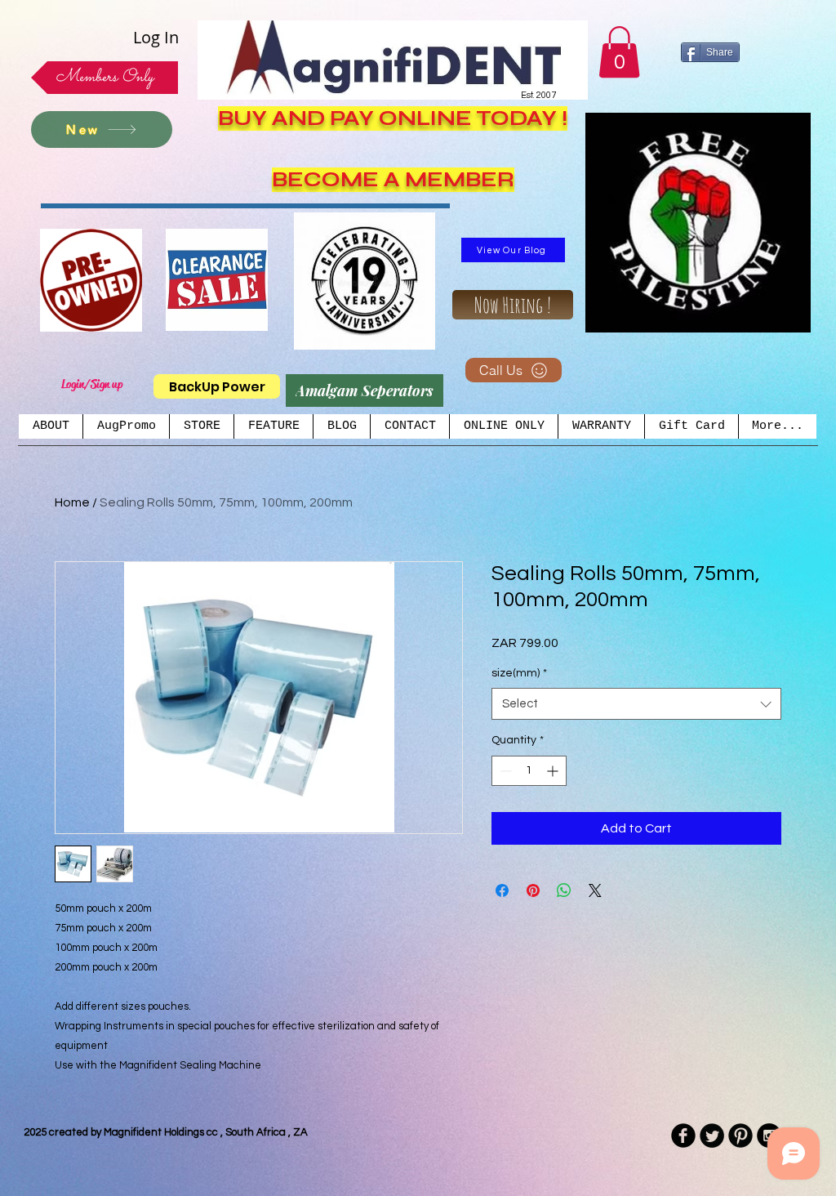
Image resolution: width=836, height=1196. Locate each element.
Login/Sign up (91, 384)
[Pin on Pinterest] (533, 890)
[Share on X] (595, 890)
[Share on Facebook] (502, 890)
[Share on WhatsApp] (564, 890)
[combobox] (636, 704)
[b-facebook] (683, 1135)
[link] (619, 52)
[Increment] (554, 770)
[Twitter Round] (712, 1135)
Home (72, 502)
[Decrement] (504, 770)
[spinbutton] (529, 770)
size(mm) (519, 673)
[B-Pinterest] (740, 1135)
